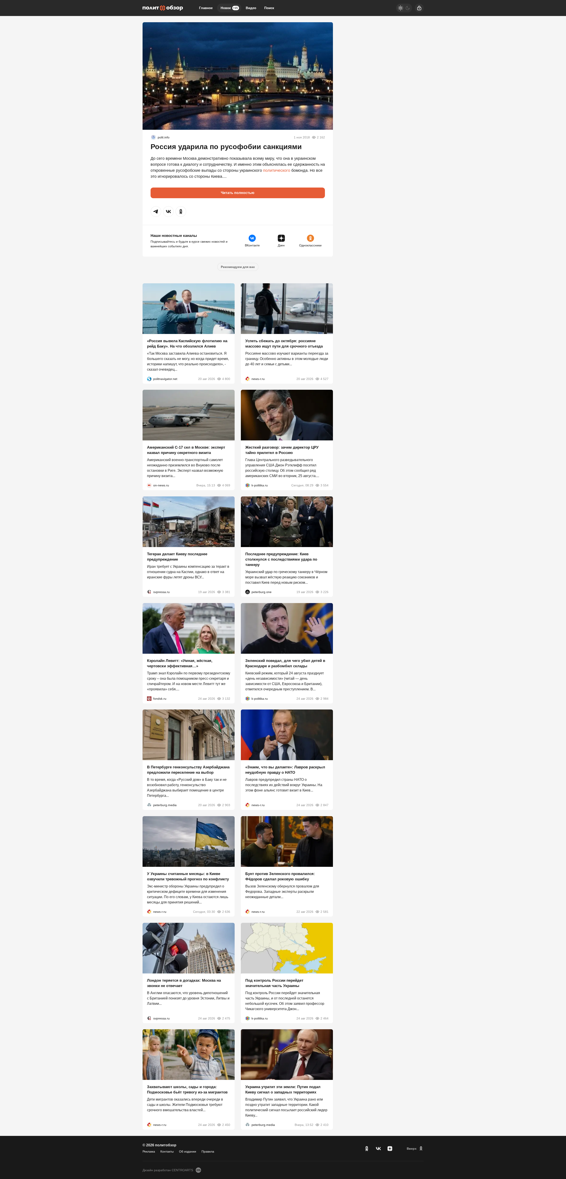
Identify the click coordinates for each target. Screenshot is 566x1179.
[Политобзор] (163, 8)
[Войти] (419, 8)
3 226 (324, 592)
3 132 (226, 698)
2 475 (226, 1018)
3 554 (324, 485)
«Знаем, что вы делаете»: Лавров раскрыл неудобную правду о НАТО (285, 770)
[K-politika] (248, 485)
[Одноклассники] (366, 1148)
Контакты (167, 1151)
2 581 (324, 911)
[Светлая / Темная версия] (404, 8)
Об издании (187, 1151)
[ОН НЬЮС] (149, 485)
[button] (156, 211)
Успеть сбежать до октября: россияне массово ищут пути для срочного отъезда (284, 343)
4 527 (324, 378)
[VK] (378, 1148)
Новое (229, 8)
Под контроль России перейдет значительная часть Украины (274, 983)
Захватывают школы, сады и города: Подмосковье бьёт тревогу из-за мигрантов (187, 1089)
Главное (206, 8)
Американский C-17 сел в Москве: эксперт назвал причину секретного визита (186, 450)
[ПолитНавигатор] (149, 379)
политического (276, 170)
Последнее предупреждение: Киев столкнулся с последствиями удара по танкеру (281, 559)
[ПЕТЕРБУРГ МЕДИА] (149, 805)
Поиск (269, 8)
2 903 (226, 805)
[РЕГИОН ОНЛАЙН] (248, 379)
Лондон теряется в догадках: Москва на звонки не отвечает (184, 983)
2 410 (324, 1125)
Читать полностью (237, 193)
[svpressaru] (149, 592)
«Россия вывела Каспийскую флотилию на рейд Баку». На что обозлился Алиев (187, 343)
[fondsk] (149, 698)
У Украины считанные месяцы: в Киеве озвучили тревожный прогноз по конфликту (188, 876)
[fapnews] (153, 137)
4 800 (226, 378)
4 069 (226, 485)
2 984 (324, 698)
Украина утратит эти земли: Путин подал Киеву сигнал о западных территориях (282, 1089)
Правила (207, 1151)
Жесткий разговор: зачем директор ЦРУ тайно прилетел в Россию (282, 450)
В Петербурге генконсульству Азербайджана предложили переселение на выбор (188, 770)
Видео (251, 8)
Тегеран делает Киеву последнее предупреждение (177, 557)
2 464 (324, 1018)
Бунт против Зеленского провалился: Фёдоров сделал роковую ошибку (280, 876)
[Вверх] (415, 1148)
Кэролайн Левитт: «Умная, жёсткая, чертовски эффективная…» (179, 663)
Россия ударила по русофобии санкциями (226, 147)
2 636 (226, 911)
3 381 (226, 592)
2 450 (226, 1125)
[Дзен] (389, 1148)
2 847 (324, 805)
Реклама (149, 1151)
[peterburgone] (248, 592)
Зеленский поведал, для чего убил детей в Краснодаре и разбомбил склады (285, 663)
